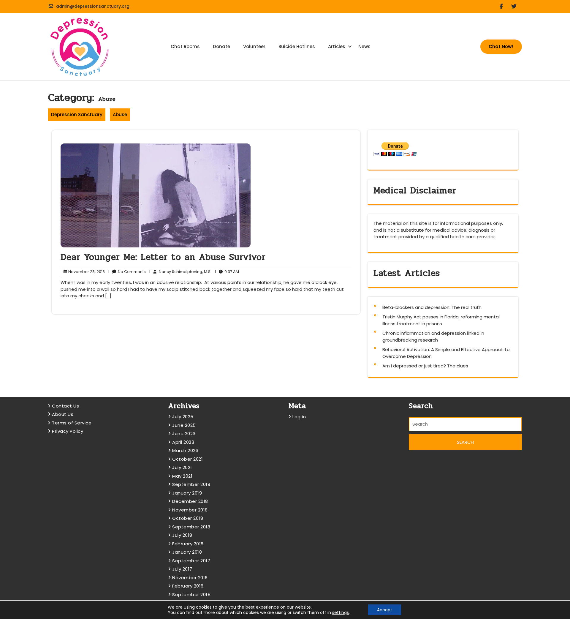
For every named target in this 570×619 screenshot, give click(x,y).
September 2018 (191, 527)
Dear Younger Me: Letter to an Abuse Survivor (163, 257)
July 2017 (182, 569)
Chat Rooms (185, 46)
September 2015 (191, 594)
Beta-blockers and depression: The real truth (432, 307)
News (364, 46)
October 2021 (187, 459)
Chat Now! (501, 46)
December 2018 (190, 501)
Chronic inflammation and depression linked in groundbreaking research (433, 336)
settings (340, 612)
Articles (336, 46)
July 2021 (182, 467)
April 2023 (183, 442)
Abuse (120, 114)
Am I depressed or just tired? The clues (425, 366)
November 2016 (190, 577)
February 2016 (188, 586)
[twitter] (516, 6)
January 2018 (187, 552)
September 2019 (191, 484)
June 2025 (184, 425)
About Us (62, 414)
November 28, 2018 (85, 272)
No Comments (127, 272)
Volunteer (254, 46)
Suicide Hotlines (296, 46)
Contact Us (65, 406)
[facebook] (503, 6)
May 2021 (182, 476)
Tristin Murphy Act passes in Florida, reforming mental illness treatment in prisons (441, 320)
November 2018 (190, 510)
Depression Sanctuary (76, 114)
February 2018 (188, 544)
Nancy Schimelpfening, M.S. (180, 272)
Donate (221, 46)
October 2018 (187, 518)
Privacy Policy (67, 431)
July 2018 (182, 535)
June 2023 (184, 433)
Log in (299, 416)
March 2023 (185, 450)
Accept (384, 610)
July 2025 (183, 416)
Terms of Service (71, 423)
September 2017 (191, 561)
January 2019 (187, 493)
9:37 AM (227, 272)
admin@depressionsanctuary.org (92, 6)
